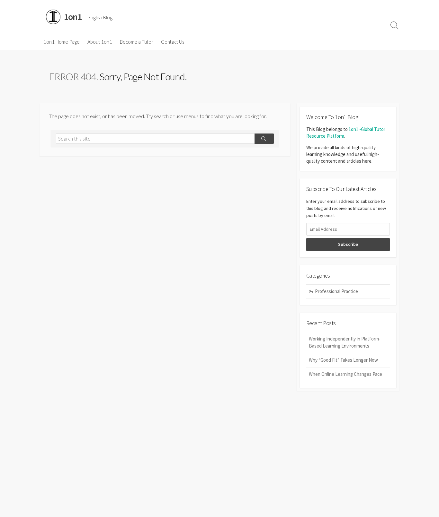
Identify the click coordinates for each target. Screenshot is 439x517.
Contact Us (172, 42)
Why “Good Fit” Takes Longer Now (343, 360)
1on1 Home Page (61, 42)
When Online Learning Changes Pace (345, 374)
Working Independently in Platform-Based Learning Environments (345, 342)
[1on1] (53, 17)
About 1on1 (99, 42)
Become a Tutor (136, 42)
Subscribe (348, 244)
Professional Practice (336, 291)
